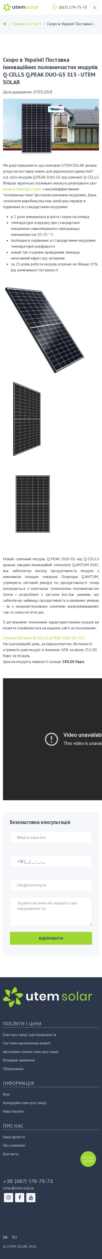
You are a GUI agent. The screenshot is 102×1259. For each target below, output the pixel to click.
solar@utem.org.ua (18, 1188)
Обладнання (13, 1068)
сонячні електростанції (22, 188)
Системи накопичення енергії (27, 1043)
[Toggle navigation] (94, 7)
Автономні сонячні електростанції (31, 1051)
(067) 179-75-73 (73, 7)
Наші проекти (14, 1137)
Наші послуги (13, 1111)
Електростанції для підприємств (29, 1034)
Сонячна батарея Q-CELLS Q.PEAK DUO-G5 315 (43, 637)
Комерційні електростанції (25, 1102)
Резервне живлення (19, 1060)
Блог (6, 1094)
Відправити (51, 938)
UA (5, 1237)
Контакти (11, 1154)
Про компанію (14, 1145)
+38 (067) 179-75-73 (28, 1181)
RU (14, 1237)
